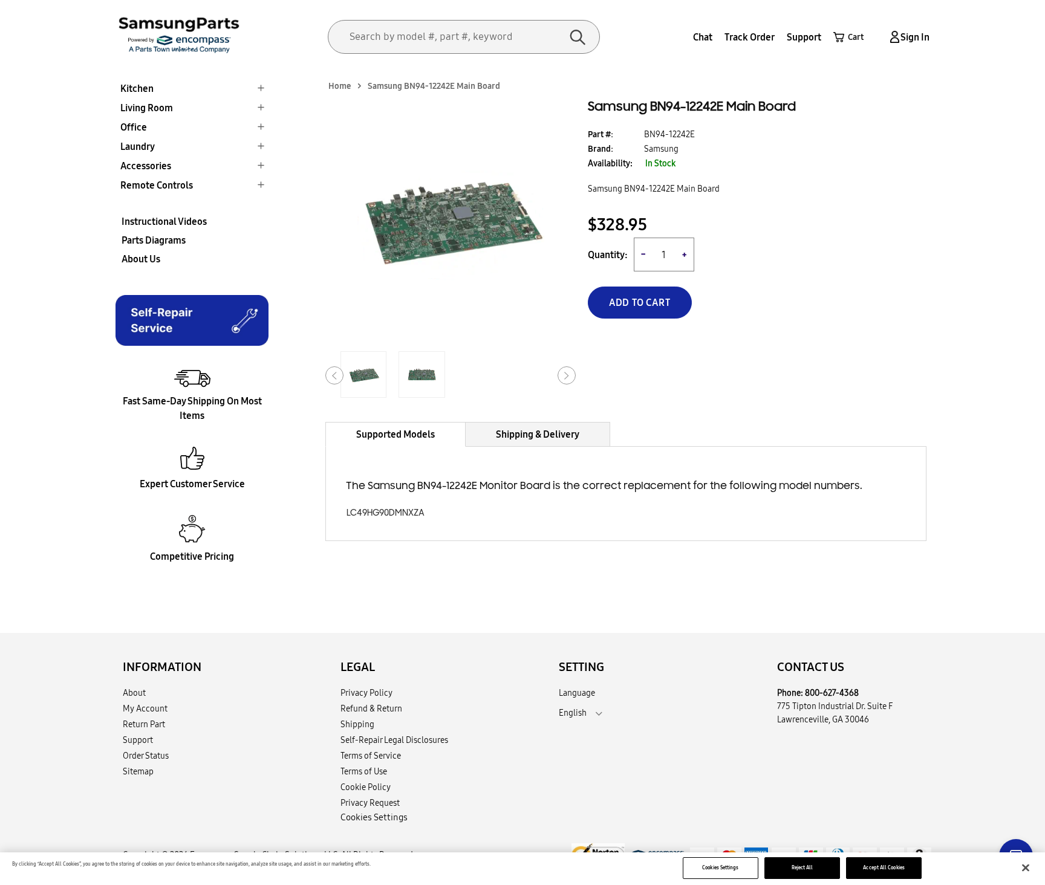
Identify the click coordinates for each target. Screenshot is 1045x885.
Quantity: (608, 254)
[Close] (1025, 868)
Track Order (749, 37)
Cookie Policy (365, 787)
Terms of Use (363, 771)
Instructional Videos (164, 221)
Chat (702, 37)
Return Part (144, 724)
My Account (145, 708)
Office (133, 127)
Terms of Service (370, 756)
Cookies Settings (720, 867)
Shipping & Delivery (537, 434)
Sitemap (138, 771)
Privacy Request (370, 803)
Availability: (610, 163)
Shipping (357, 724)
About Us (141, 258)
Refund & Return (371, 708)
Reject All (802, 867)
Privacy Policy (366, 693)
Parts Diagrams (154, 240)
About (134, 693)
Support (804, 37)
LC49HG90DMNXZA (386, 513)
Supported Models (395, 434)
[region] (522, 868)
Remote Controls (156, 185)
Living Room (146, 107)
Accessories (145, 165)
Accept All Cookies (883, 867)
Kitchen (137, 88)
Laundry (137, 146)
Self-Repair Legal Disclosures (394, 740)
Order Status (146, 756)
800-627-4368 (832, 693)
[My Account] (892, 37)
